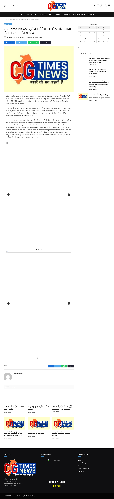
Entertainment (79, 14)
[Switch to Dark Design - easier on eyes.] (109, 14)
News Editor (12, 37)
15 (103, 35)
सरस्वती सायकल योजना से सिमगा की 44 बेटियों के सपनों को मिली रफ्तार (38, 433)
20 (94, 38)
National (42, 14)
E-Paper (91, 14)
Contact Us (81, 471)
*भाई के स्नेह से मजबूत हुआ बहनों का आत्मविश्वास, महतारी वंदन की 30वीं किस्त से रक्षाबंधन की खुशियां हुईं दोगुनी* (14, 433)
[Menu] (5, 6)
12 (89, 35)
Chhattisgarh (31, 14)
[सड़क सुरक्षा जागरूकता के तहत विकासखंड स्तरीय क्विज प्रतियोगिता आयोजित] (63, 423)
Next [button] (69, 194)
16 (108, 35)
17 (80, 38)
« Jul (79, 47)
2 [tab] (38, 249)
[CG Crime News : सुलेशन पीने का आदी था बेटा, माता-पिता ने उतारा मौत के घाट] (39, 69)
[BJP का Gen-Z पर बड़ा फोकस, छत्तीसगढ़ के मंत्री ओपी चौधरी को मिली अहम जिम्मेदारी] (39, 397)
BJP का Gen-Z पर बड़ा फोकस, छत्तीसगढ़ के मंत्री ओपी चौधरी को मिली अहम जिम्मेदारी (38, 408)
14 (98, 35)
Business (67, 14)
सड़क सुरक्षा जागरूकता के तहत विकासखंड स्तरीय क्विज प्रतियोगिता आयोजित (61, 433)
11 (85, 35)
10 (80, 35)
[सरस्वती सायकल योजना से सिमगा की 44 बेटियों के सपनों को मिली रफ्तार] (39, 423)
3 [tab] (41, 249)
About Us (80, 460)
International (54, 14)
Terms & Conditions (83, 468)
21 (98, 38)
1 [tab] (36, 249)
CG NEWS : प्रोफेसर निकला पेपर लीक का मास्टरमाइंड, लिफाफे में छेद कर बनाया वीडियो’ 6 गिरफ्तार (14, 408)
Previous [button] (8, 194)
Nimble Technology (29, 496)
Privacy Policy (82, 463)
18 (85, 38)
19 (89, 38)
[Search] (94, 6)
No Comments (30, 37)
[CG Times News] (57, 6)
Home (21, 14)
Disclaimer (81, 466)
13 (94, 35)
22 (103, 38)
